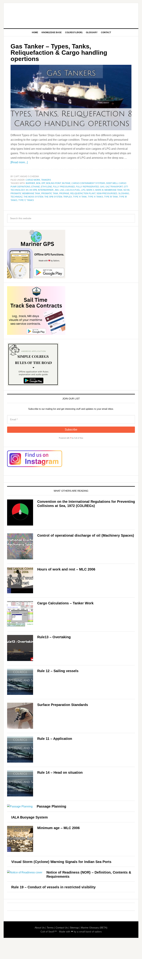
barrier (30, 183)
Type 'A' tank (80, 197)
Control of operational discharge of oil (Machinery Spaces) (85, 535)
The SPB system (53, 197)
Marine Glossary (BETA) (94, 927)
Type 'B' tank (111, 197)
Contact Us (62, 927)
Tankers (46, 180)
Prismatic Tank (49, 193)
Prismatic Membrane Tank (25, 193)
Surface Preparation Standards (62, 705)
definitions (23, 186)
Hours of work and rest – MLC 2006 (66, 569)
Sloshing (123, 193)
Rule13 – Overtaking (54, 637)
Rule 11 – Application (54, 739)
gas (102, 186)
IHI (27, 190)
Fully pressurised (64, 186)
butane (66, 183)
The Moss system (33, 197)
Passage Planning (51, 806)
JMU (57, 190)
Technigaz (17, 197)
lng (62, 190)
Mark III (99, 190)
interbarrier (46, 190)
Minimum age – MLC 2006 (58, 828)
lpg (83, 190)
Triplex (67, 197)
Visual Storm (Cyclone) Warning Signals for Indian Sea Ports (61, 862)
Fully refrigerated (87, 186)
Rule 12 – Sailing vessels (57, 671)
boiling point (53, 183)
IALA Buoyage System (29, 817)
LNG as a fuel (72, 190)
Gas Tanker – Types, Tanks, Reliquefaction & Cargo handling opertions (59, 52)
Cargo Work (33, 180)
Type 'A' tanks (95, 197)
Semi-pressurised (106, 193)
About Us (40, 927)
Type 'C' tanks (26, 200)
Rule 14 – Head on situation (60, 772)
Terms (50, 927)
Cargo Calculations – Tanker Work (65, 603)
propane (64, 193)
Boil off (40, 183)
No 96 (126, 190)
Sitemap (74, 927)
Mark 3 (90, 190)
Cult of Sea (71, 14)
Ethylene (46, 186)
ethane (35, 186)
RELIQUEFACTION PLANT (82, 193)
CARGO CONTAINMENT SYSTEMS (88, 183)
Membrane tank (113, 190)
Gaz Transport (114, 186)
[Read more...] (19, 162)
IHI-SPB (33, 190)
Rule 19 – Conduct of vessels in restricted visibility (53, 887)
